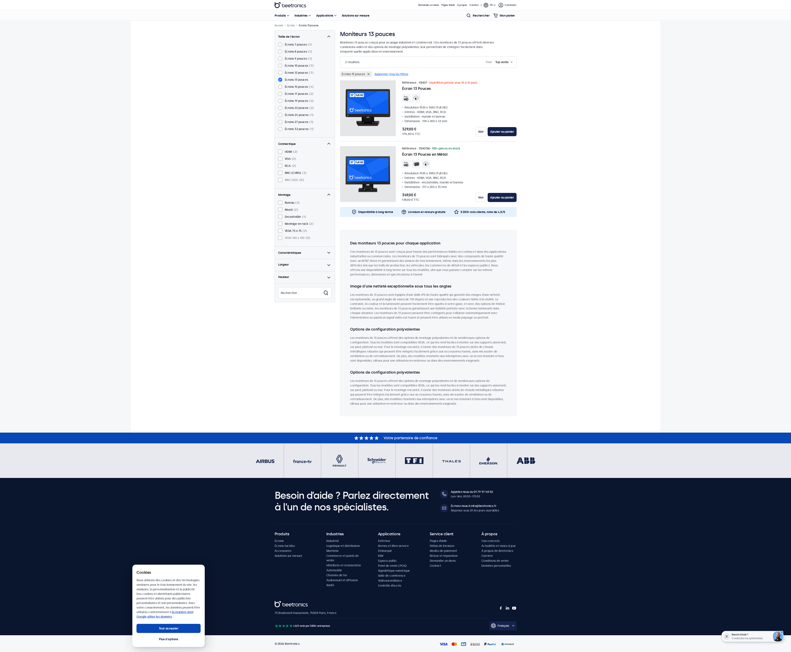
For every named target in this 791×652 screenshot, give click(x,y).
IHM (380, 555)
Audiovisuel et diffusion (342, 580)
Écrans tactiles (285, 545)
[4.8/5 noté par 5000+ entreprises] (284, 626)
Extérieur (384, 540)
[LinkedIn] (507, 608)
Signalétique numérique (394, 570)
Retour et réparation (444, 555)
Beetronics (290, 5)
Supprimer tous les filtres (391, 74)
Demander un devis (428, 5)
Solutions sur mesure (356, 15)
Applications (324, 15)
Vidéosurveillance (390, 580)
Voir (480, 131)
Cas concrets (490, 540)
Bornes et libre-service (393, 545)
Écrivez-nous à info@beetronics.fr (474, 505)
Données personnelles (496, 565)
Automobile (334, 570)
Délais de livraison (442, 545)
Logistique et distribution (343, 545)
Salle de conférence (392, 575)
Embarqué (385, 550)
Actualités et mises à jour (498, 545)
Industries (301, 15)
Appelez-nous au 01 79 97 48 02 (472, 491)
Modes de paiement (443, 550)
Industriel (332, 540)
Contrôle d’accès (389, 585)
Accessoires (283, 550)
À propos (462, 5)
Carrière (487, 555)
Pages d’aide (448, 5)
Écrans (279, 540)
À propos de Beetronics (497, 550)
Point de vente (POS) (392, 565)
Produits (280, 15)
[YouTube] (514, 608)
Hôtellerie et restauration (343, 565)
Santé (330, 585)
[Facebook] (500, 608)
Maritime (332, 550)
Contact (474, 5)
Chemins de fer (336, 575)
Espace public (387, 560)
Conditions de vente (495, 560)
